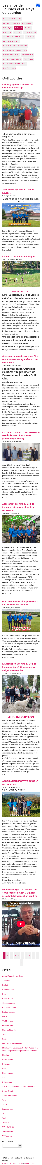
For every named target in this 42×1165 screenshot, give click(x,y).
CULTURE (7, 32)
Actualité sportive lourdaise (12, 976)
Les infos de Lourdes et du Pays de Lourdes (18, 9)
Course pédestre (8, 1003)
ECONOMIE (27, 23)
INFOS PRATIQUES (11, 41)
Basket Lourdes (8, 990)
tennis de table (7, 1109)
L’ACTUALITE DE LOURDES (14, 64)
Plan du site (6, 1163)
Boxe (4, 994)
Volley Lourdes (8, 1131)
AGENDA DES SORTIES (13, 37)
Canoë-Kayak (7, 999)
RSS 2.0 (35, 1163)
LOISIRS (17, 32)
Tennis (4, 1104)
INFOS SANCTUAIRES (12, 19)
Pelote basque (7, 1060)
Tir (3, 1113)
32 (21, 962)
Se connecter (18, 1163)
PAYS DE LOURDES (11, 23)
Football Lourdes (8, 1012)
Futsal (4, 1016)
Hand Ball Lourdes (9, 1030)
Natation (5, 1055)
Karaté (4, 1039)
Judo (4, 1034)
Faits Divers (28, 59)
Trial (3, 1118)
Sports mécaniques (9, 1096)
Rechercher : (7, 1142)
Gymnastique (7, 1025)
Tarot (4, 1100)
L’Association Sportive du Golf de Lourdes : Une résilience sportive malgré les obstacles (19, 667)
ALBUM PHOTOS (20, 291)
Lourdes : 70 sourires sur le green (19, 256)
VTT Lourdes (7, 1136)
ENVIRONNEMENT (11, 55)
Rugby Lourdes (8, 1073)
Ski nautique (7, 1082)
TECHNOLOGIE (30, 32)
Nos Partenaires (9, 68)
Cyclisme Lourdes (9, 1007)
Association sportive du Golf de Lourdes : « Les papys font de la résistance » (18, 507)
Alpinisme (6, 981)
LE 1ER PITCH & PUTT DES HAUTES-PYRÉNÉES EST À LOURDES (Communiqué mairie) (21, 435)
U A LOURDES (8, 1127)
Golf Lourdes (7, 1021)
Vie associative (27, 55)
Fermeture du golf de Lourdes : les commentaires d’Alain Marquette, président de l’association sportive (19, 892)
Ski (3, 1078)
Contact (27, 1163)
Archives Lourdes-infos (12, 59)
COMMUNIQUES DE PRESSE (15, 46)
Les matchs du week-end (12, 1043)
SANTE (28, 28)
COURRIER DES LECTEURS (15, 50)
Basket (5, 985)
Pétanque (6, 1064)
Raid (4, 1069)
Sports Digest (7, 1091)
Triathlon (5, 1122)
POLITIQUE (8, 28)
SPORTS (19, 28)
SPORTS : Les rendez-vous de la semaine (18, 1087)
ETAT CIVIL (30, 37)
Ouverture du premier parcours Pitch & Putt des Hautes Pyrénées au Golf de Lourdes (20, 359)
